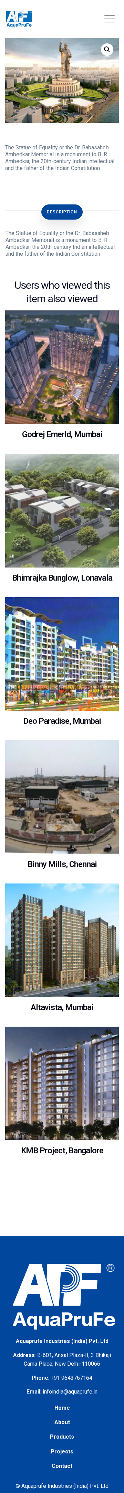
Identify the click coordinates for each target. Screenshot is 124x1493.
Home (62, 1408)
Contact (62, 1466)
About (62, 1422)
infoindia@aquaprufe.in (70, 1391)
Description (62, 212)
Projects (62, 1451)
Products (62, 1436)
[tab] (62, 212)
